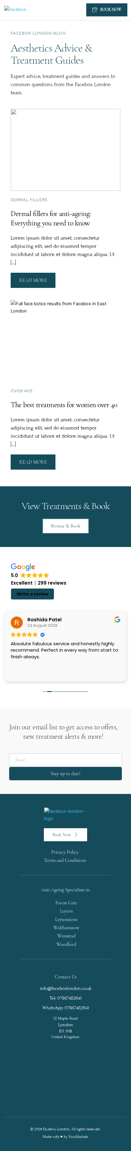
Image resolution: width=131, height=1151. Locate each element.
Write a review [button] (32, 594)
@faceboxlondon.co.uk (69, 988)
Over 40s (22, 390)
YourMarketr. (78, 1136)
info (44, 988)
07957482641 (77, 1008)
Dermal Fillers (29, 199)
